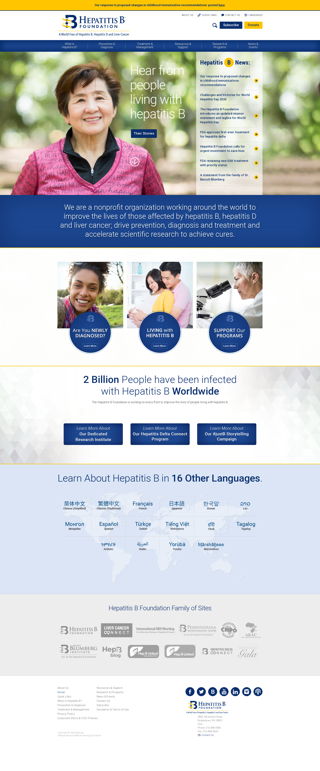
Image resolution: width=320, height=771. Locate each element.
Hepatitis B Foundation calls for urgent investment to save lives (222, 149)
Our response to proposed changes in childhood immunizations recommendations (225, 81)
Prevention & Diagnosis (107, 45)
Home (61, 692)
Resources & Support (183, 45)
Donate (253, 25)
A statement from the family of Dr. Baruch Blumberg (224, 177)
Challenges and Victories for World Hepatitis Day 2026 (225, 97)
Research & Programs (219, 45)
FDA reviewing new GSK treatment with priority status (224, 163)
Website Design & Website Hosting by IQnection (80, 735)
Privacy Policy (66, 713)
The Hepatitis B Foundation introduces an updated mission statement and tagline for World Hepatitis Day (223, 115)
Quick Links (209, 15)
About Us (187, 15)
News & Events (253, 45)
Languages (255, 15)
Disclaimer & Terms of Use (113, 709)
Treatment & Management (144, 45)
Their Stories (144, 133)
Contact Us (232, 15)
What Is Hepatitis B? (70, 45)
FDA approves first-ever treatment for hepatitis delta (225, 134)
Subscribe (231, 25)
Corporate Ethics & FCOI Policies (78, 718)
